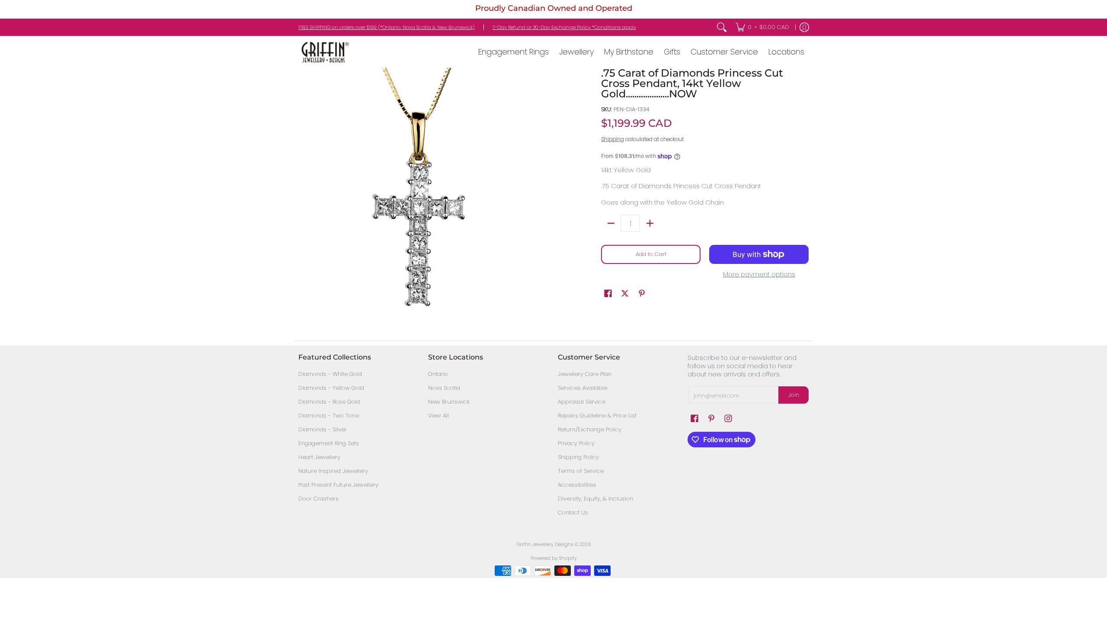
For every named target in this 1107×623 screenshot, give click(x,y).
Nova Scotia (444, 388)
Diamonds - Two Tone (328, 415)
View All (438, 415)
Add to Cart (651, 254)
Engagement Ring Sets (328, 443)
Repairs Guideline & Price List (597, 415)
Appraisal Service (581, 402)
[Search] (721, 27)
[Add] (649, 223)
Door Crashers (318, 499)
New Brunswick (449, 402)
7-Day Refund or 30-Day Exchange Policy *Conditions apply (564, 27)
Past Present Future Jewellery (338, 485)
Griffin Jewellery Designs (545, 544)
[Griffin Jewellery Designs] (324, 52)
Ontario (438, 374)
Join (793, 395)
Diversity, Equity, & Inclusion (595, 499)
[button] (608, 293)
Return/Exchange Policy (589, 429)
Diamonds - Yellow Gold (331, 388)
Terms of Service (581, 471)
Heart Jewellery (319, 457)
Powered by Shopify (554, 558)
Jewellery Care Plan (584, 374)
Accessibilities (577, 485)
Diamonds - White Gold (330, 374)
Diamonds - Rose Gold (329, 402)
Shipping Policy (578, 457)
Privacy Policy (576, 443)
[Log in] (804, 27)
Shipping (612, 139)
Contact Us (573, 512)
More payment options (759, 274)
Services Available (582, 388)
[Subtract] (611, 223)
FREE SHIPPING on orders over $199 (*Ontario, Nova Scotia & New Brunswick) (386, 27)
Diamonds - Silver (322, 429)
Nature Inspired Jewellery (333, 471)
